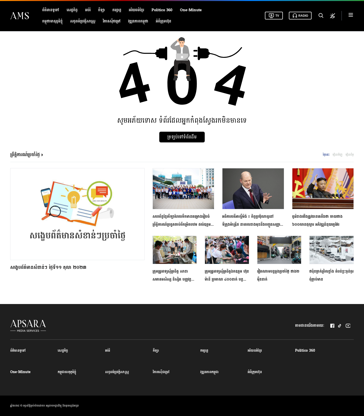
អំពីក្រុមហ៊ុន (163, 21)
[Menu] (351, 15)
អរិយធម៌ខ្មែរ (136, 10)
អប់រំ (88, 10)
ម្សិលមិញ (338, 154)
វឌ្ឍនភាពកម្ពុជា (138, 21)
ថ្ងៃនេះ (326, 154)
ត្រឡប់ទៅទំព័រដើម (182, 137)
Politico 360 (162, 10)
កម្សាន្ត (116, 10)
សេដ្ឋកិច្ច (72, 10)
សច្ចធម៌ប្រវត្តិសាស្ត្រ (82, 21)
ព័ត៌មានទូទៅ (50, 10)
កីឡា (101, 10)
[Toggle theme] (333, 16)
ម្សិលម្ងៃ (350, 154)
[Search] (321, 16)
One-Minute (191, 10)
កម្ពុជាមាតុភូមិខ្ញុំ (52, 21)
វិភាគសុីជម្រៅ (112, 21)
